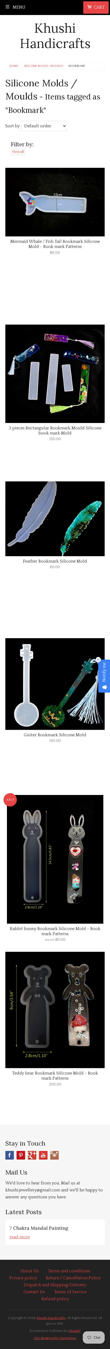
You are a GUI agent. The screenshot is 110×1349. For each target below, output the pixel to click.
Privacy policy (23, 1278)
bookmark (77, 66)
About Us (29, 1271)
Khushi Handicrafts (55, 36)
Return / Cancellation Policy (73, 1278)
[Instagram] (54, 1155)
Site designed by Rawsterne (55, 1338)
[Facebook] (9, 1155)
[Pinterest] (21, 1155)
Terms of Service (70, 1291)
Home (13, 66)
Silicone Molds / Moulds (43, 66)
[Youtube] (43, 1155)
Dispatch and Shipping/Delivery (55, 1285)
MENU (18, 7)
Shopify (75, 1331)
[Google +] (32, 1155)
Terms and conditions (69, 1271)
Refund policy (55, 1298)
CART (99, 7)
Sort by (12, 126)
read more (20, 1237)
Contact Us (34, 1291)
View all (18, 152)
